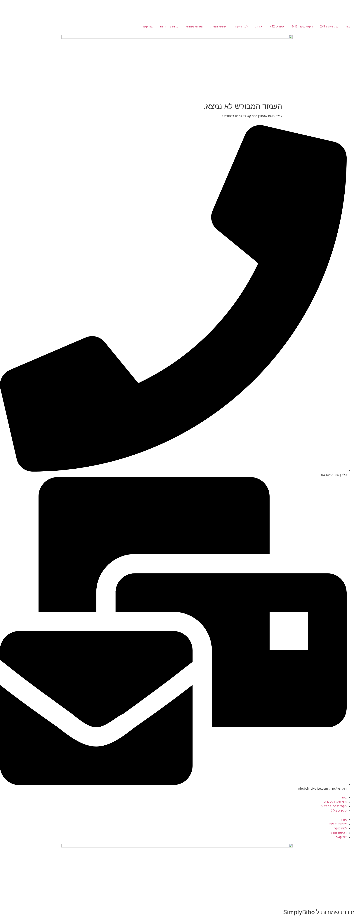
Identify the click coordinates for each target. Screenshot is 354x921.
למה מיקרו (241, 26)
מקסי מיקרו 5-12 (302, 26)
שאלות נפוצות (194, 26)
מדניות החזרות (169, 26)
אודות (258, 26)
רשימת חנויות (219, 26)
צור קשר (147, 26)
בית (348, 26)
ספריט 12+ (277, 26)
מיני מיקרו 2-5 (329, 26)
